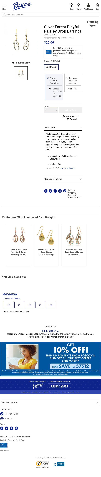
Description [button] (50, 127)
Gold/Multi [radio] (51, 67)
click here (69, 337)
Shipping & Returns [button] (53, 179)
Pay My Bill (4, 450)
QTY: (47, 107)
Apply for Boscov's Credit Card (12, 440)
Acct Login (88, 9)
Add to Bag (70, 110)
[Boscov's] (22, 6)
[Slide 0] (20, 73)
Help (71, 9)
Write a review (67, 38)
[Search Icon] (4, 14)
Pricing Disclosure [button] (67, 168)
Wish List (73, 119)
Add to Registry (72, 116)
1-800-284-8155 (75, 198)
